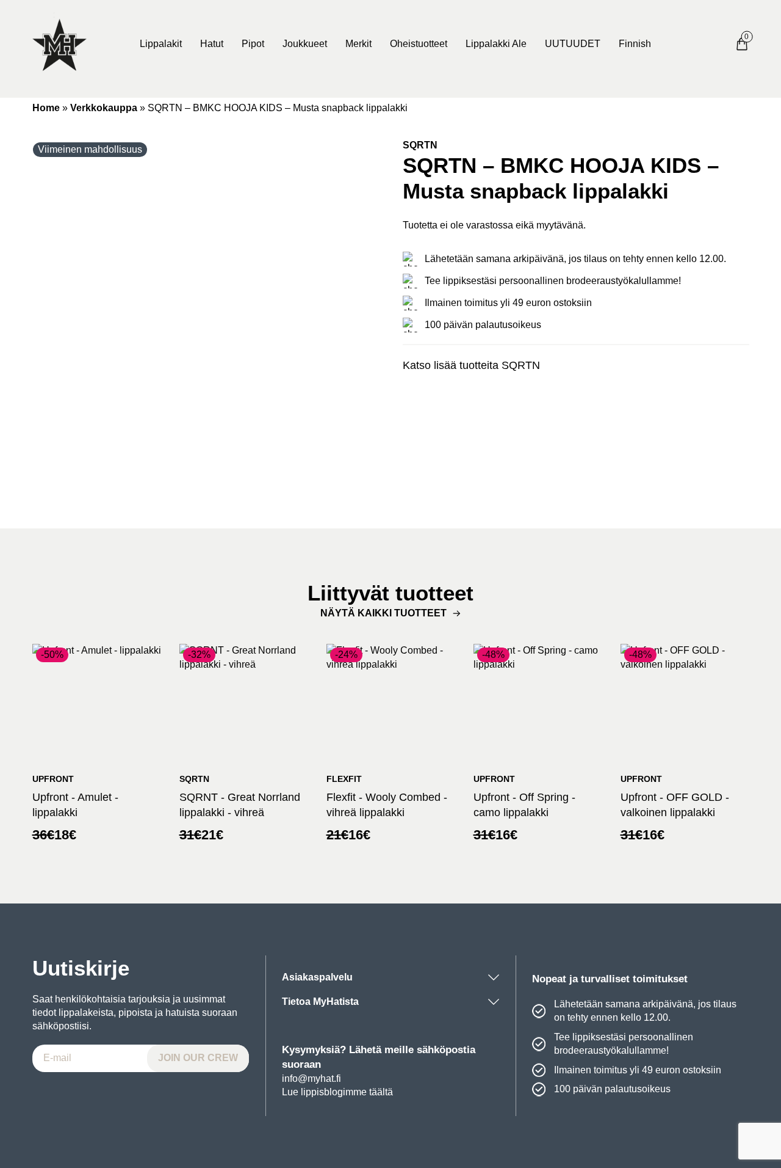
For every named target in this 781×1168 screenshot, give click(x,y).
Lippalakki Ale (496, 43)
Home (46, 108)
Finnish (635, 43)
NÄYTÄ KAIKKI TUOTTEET (383, 613)
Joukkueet (305, 43)
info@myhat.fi (311, 1078)
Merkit (358, 43)
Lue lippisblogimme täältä (337, 1092)
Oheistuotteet (418, 43)
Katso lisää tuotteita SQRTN (471, 365)
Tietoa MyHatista (320, 1001)
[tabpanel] (205, 312)
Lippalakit (161, 43)
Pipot (253, 43)
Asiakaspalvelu (317, 977)
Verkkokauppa (103, 108)
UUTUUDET (572, 43)
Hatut (211, 43)
